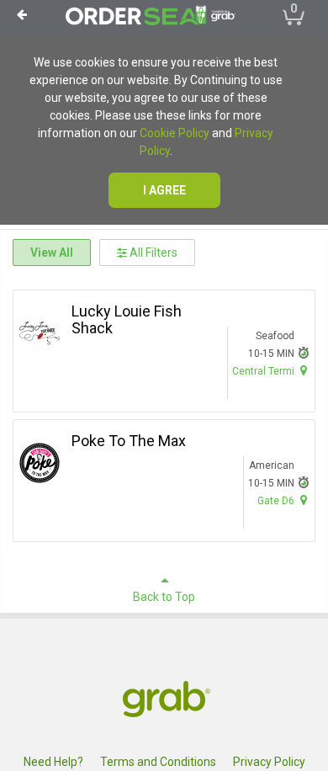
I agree (164, 190)
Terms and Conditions (158, 761)
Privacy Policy (269, 761)
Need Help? (53, 761)
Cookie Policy (174, 133)
